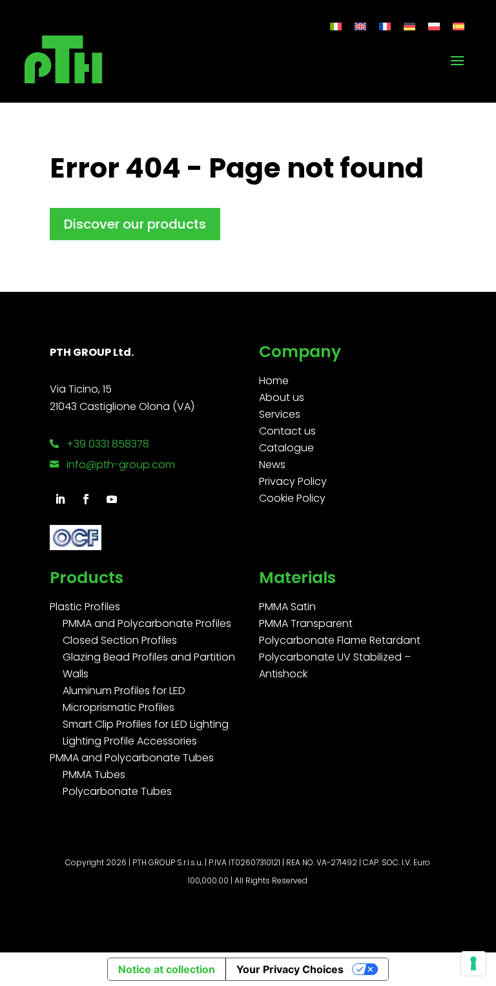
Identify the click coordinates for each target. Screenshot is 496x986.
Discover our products (135, 224)
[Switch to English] (360, 26)
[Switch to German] (409, 26)
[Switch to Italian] (336, 26)
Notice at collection (166, 969)
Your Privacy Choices (290, 969)
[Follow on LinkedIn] (60, 499)
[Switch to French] (385, 26)
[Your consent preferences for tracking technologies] (473, 963)
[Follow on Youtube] (111, 499)
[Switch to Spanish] (458, 26)
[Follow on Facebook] (86, 499)
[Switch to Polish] (434, 26)
